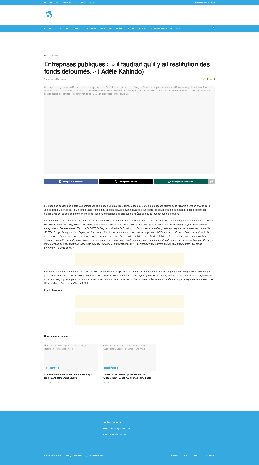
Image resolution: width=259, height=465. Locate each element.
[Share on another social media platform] (211, 181)
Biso (75, 2)
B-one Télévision (57, 455)
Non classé (56, 55)
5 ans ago (48, 79)
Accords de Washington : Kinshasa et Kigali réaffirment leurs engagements (68, 376)
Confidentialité (209, 455)
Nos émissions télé (63, 2)
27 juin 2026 (109, 382)
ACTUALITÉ (49, 2)
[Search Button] (214, 28)
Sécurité (91, 28)
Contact (91, 2)
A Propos (82, 2)
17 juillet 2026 (52, 382)
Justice (78, 28)
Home (46, 55)
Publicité (175, 455)
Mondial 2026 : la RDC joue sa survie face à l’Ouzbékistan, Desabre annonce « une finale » (128, 376)
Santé (119, 28)
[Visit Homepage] (48, 15)
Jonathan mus (97, 455)
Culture (131, 28)
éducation (106, 28)
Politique (65, 28)
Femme (143, 28)
